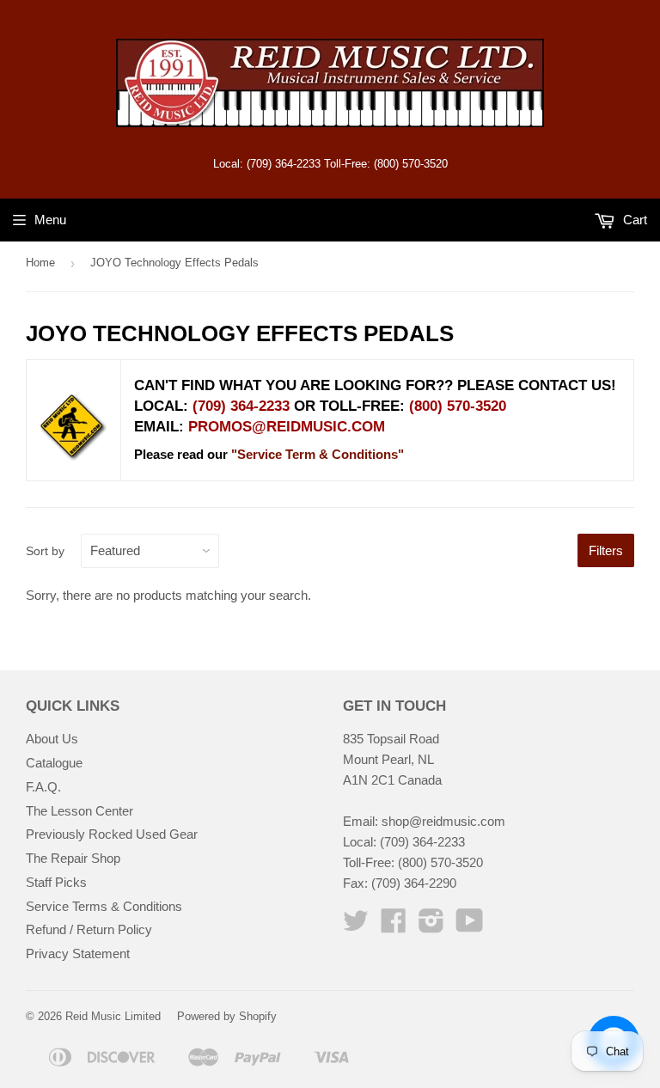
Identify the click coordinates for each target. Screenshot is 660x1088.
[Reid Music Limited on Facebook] (393, 926)
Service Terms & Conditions (104, 906)
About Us (52, 738)
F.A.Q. (43, 786)
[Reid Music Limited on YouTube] (469, 926)
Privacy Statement (78, 953)
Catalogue (54, 762)
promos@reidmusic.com (286, 427)
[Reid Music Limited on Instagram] (431, 926)
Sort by (45, 551)
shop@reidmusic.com (443, 821)
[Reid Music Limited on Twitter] (356, 926)
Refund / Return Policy (89, 929)
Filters (606, 550)
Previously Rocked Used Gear (112, 834)
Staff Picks (56, 882)
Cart (633, 219)
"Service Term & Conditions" (317, 454)
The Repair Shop (73, 858)
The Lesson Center (79, 811)
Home (40, 262)
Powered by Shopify (227, 1016)
